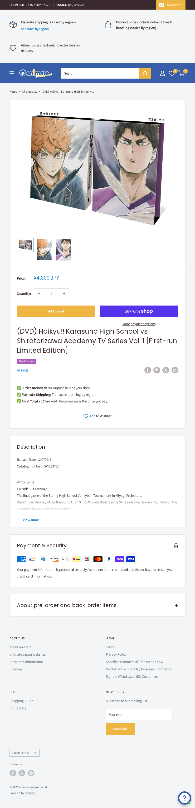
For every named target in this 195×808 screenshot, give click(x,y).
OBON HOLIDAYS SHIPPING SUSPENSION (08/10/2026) (47, 5)
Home (13, 92)
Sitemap (16, 669)
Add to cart (56, 311)
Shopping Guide (21, 700)
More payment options (139, 323)
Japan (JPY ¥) (20, 753)
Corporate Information (26, 661)
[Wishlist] (171, 73)
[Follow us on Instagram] (31, 773)
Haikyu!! (22, 370)
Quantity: (24, 293)
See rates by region (35, 28)
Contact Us (18, 708)
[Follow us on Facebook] (13, 773)
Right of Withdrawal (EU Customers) (132, 676)
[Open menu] (12, 73)
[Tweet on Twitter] (165, 369)
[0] (182, 73)
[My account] (162, 73)
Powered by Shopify (22, 793)
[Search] (145, 73)
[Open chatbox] (184, 798)
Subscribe (174, 5)
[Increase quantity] (64, 294)
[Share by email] (174, 369)
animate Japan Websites (28, 654)
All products (29, 92)
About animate (20, 647)
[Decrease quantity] (39, 294)
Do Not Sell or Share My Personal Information (139, 669)
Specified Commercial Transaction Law (134, 661)
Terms (110, 647)
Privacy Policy (116, 654)
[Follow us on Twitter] (22, 773)
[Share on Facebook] (147, 369)
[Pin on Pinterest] (156, 369)
